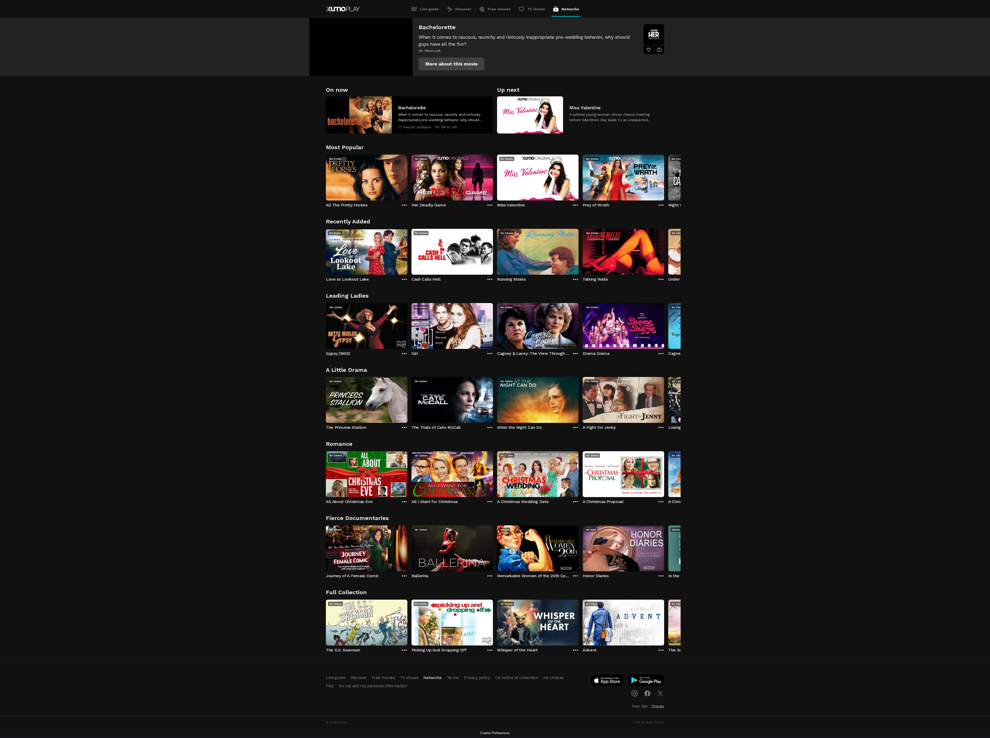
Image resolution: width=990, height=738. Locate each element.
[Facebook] (647, 693)
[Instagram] (634, 693)
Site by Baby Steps (649, 722)
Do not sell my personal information (373, 685)
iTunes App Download (607, 681)
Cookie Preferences (495, 733)
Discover (463, 9)
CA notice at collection (516, 677)
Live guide (429, 9)
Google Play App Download (646, 681)
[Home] (343, 9)
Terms (453, 677)
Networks (570, 9)
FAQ (330, 685)
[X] (660, 693)
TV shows (536, 9)
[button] (451, 63)
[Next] (664, 176)
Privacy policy (477, 677)
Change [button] (657, 706)
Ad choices (553, 677)
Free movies (499, 9)
